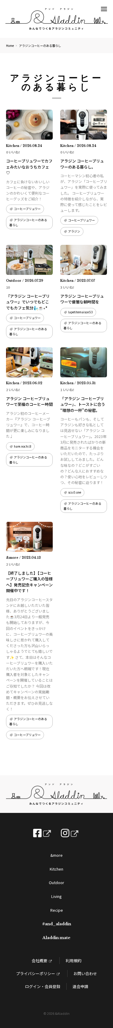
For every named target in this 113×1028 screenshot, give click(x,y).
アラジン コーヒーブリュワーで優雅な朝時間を (82, 299)
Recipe (56, 910)
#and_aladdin (56, 923)
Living (56, 896)
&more (56, 855)
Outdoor (56, 882)
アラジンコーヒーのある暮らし (28, 222)
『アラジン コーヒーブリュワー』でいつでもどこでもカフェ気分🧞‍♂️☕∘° (28, 302)
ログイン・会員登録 (42, 986)
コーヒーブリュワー (27, 208)
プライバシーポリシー (35, 973)
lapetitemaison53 (80, 312)
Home (10, 45)
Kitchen (56, 869)
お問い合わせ (85, 973)
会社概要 (39, 960)
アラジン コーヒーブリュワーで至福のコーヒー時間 (29, 401)
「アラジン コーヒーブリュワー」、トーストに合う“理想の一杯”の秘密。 (82, 404)
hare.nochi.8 (22, 446)
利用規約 (73, 960)
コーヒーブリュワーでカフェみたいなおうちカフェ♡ (29, 166)
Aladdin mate (56, 937)
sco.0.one (74, 492)
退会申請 (80, 986)
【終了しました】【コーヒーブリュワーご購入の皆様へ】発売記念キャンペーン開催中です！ (29, 582)
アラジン (74, 231)
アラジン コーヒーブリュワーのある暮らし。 (82, 164)
